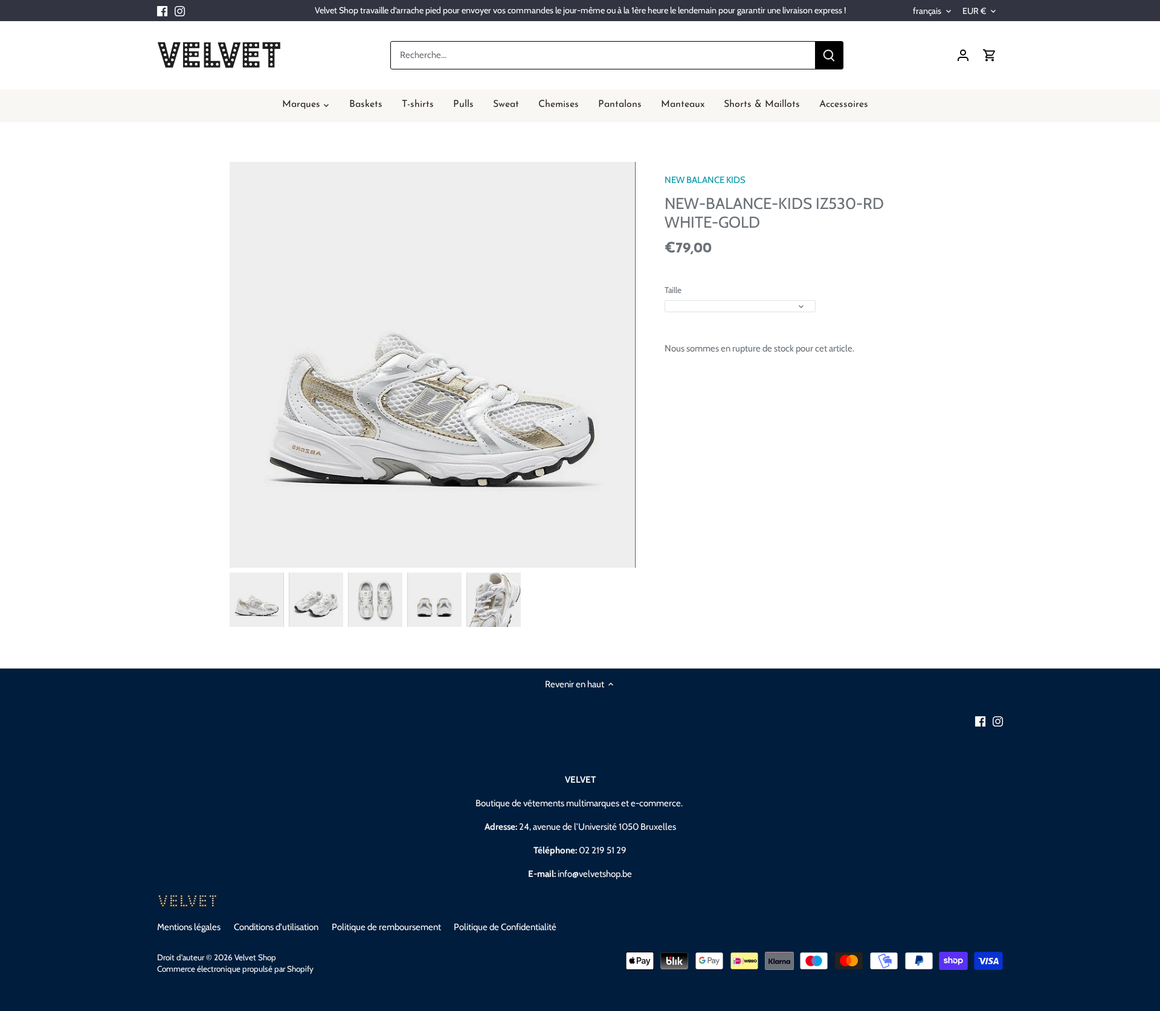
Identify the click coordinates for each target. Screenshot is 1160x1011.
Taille (673, 290)
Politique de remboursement (386, 927)
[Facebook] (162, 10)
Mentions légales (189, 927)
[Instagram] (180, 10)
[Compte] (963, 55)
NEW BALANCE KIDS (705, 180)
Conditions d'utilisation (276, 927)
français (927, 11)
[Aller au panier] (989, 55)
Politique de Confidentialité (505, 927)
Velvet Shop (255, 957)
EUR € (974, 11)
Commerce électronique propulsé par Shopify (235, 969)
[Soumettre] (829, 55)
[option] (257, 600)
